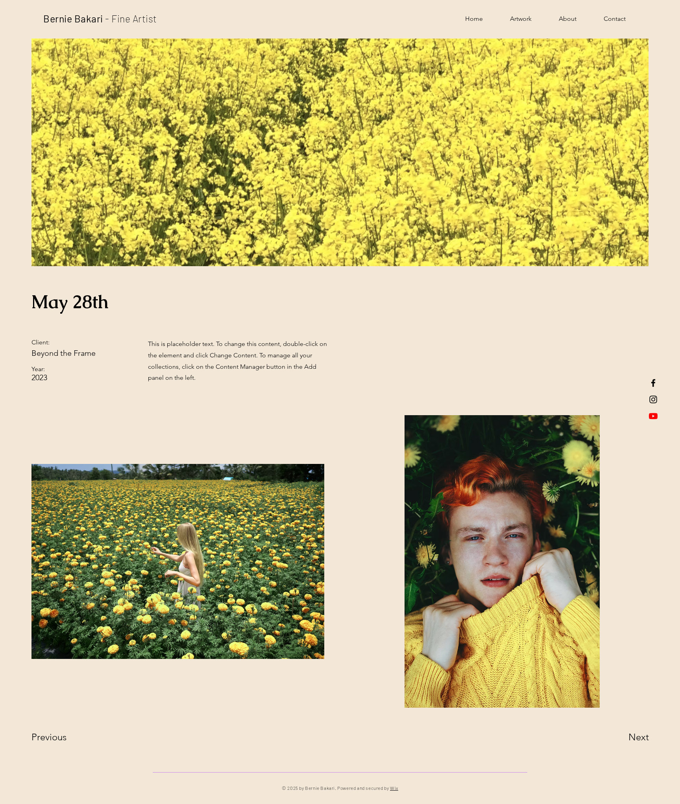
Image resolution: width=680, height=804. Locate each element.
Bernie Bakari (73, 18)
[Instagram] (653, 399)
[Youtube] (653, 416)
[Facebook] (653, 383)
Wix (394, 788)
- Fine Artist (130, 18)
